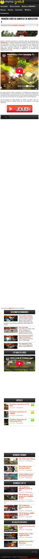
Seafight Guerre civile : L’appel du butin (26, 534)
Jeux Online (15, 6)
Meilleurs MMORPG (28, 6)
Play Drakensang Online (26, 336)
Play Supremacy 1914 (25, 343)
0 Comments (19, 407)
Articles (10, 10)
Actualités (4, 6)
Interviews (18, 10)
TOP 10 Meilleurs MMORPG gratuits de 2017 (25, 488)
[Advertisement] (19, 208)
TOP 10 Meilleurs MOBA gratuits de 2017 (26, 514)
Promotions (5, 13)
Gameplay (22, 25)
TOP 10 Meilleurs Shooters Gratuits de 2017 (25, 507)
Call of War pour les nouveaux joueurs (25, 467)
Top (35, 552)
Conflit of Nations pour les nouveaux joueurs (26, 475)
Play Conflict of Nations (26, 316)
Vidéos (28, 10)
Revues (3, 10)
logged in (11, 308)
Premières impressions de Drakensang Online (18, 420)
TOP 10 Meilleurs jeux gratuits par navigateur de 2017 (26, 496)
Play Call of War (23, 327)
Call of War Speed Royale (27, 459)
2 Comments (28, 492)
